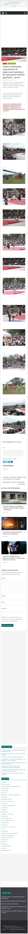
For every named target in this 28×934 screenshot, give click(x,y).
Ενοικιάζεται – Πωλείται (6, 814)
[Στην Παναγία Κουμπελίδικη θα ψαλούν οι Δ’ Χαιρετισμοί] (14, 518)
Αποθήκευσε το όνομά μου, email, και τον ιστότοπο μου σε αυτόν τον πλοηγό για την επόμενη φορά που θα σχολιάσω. (12, 619)
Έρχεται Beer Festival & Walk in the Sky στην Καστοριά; (13, 753)
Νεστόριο (3, 831)
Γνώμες (3, 803)
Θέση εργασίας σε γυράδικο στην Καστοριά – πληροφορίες (13, 483)
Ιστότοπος (4, 608)
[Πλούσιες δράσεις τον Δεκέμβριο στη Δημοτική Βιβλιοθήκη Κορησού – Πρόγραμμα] (14, 492)
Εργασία (3, 816)
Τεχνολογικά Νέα (5, 846)
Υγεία (2, 848)
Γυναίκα (3, 807)
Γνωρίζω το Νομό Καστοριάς (7, 805)
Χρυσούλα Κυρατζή (13, 80)
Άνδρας (3, 797)
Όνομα (3, 596)
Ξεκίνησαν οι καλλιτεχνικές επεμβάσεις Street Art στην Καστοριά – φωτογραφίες (14, 478)
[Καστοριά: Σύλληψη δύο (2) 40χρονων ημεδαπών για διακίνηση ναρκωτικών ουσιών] (14, 542)
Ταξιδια (3, 841)
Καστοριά (4, 63)
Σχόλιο (3, 578)
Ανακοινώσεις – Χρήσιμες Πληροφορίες (9, 795)
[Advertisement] (14, 33)
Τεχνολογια (3, 844)
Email (3, 602)
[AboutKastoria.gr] (3, 13)
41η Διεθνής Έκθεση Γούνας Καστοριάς (9, 786)
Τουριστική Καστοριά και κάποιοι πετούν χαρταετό (12, 773)
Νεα (2, 829)
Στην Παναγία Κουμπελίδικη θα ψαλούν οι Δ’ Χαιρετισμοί (12, 533)
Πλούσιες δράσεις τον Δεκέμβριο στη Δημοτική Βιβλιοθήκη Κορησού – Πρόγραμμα (13, 507)
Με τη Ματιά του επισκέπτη (7, 827)
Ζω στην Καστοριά (5, 818)
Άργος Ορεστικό (4, 799)
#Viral (2, 782)
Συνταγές (3, 839)
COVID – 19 (3, 788)
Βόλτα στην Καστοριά (6, 801)
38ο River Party (4, 784)
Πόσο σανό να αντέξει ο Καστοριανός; (14, 5)
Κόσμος (3, 824)
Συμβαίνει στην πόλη (11, 63)
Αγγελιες (3, 792)
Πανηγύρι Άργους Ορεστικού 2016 (8, 833)
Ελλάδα (3, 812)
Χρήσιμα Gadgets (5, 850)
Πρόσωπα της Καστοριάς (6, 835)
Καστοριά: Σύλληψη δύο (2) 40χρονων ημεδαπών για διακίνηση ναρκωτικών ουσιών (14, 558)
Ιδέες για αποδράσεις (6, 820)
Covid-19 (3, 790)
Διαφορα (3, 809)
